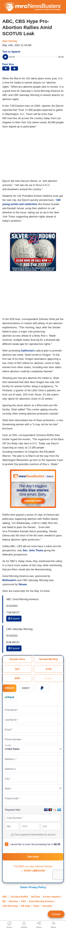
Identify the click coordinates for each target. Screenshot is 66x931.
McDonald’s (9, 580)
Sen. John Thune (33, 550)
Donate (56, 914)
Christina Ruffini (19, 896)
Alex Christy (9, 41)
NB (4, 901)
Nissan (23, 584)
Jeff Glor (35, 896)
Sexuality (47, 906)
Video (36, 906)
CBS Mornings (10, 906)
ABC (4, 896)
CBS (23, 901)
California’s (28, 350)
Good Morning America (41, 901)
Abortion (13, 901)
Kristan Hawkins (52, 896)
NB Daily (25, 906)
